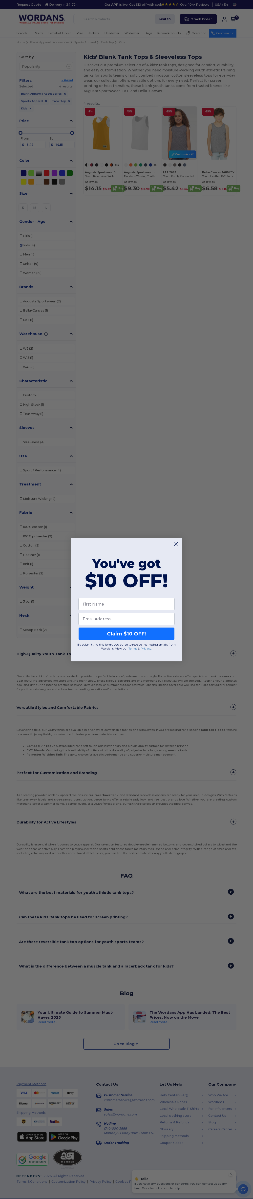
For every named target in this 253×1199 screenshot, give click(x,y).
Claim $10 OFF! (126, 634)
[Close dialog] (175, 544)
